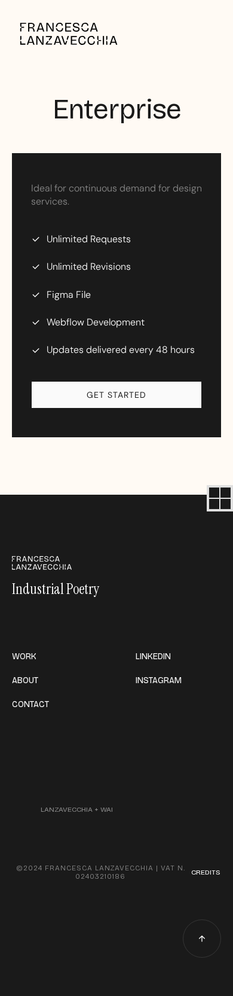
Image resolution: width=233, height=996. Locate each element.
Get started (116, 394)
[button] (220, 498)
